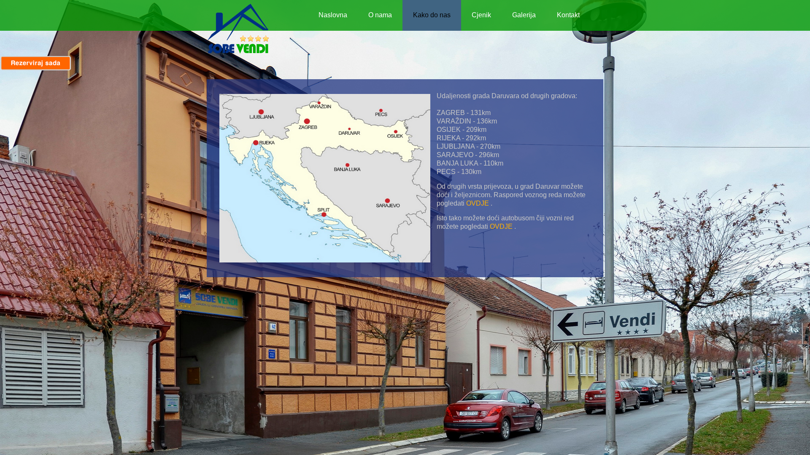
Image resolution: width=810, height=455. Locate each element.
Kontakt (568, 15)
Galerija (524, 15)
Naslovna (333, 15)
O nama (380, 15)
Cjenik (481, 15)
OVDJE (477, 203)
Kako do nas (432, 15)
